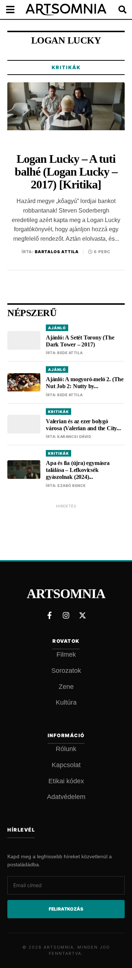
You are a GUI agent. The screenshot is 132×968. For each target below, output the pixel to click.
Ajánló (57, 328)
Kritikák (66, 67)
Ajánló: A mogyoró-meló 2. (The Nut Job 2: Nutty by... (85, 382)
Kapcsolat (66, 765)
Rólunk (66, 749)
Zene (66, 686)
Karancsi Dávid (74, 436)
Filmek (66, 654)
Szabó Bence (71, 485)
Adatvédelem (66, 796)
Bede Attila (70, 352)
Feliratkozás (66, 909)
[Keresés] (117, 9)
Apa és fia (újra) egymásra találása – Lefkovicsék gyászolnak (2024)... (78, 470)
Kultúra (66, 702)
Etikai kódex (66, 781)
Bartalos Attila (57, 251)
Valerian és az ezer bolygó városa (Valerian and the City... (83, 424)
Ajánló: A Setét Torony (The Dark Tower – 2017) (80, 341)
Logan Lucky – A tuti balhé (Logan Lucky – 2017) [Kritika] (66, 172)
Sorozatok (66, 670)
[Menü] (15, 9)
